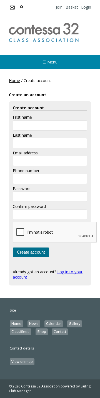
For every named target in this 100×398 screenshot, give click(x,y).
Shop (41, 331)
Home (14, 80)
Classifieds (20, 331)
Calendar (53, 323)
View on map (22, 361)
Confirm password (29, 206)
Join (59, 7)
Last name (22, 135)
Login (86, 7)
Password (22, 188)
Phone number (26, 170)
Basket (72, 7)
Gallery (74, 323)
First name (22, 117)
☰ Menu (50, 62)
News (34, 323)
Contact (60, 331)
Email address (25, 152)
